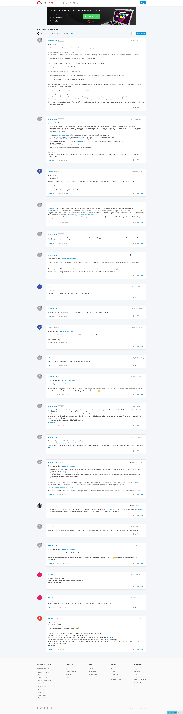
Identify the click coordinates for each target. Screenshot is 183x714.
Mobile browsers (42, 686)
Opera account (71, 671)
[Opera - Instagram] (51, 708)
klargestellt (138, 509)
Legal (113, 664)
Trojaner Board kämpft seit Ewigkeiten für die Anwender (68, 443)
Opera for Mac (43, 675)
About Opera (138, 669)
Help (90, 664)
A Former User (52, 40)
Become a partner (140, 679)
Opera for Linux (43, 677)
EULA (112, 677)
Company (138, 664)
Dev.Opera (92, 677)
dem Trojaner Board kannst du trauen (83, 215)
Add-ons (69, 669)
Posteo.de (109, 637)
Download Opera (92, 16)
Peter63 (50, 575)
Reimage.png (52, 422)
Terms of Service (116, 679)
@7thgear (51, 208)
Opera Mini (41, 692)
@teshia (57, 597)
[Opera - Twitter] (41, 708)
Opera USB (41, 683)
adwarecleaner (79, 141)
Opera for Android (44, 689)
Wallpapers (69, 674)
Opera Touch (42, 695)
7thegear (111, 509)
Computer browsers (43, 669)
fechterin (50, 618)
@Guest (61, 40)
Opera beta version (44, 680)
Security (113, 669)
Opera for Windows (44, 672)
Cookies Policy (115, 674)
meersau (50, 506)
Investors (137, 677)
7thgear (50, 171)
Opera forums (93, 674)
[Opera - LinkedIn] (48, 708)
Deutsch (42, 33)
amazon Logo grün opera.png (61, 135)
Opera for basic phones (45, 698)
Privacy (113, 671)
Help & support (93, 669)
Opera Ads (69, 677)
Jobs (135, 674)
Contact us (137, 682)
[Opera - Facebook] (37, 708)
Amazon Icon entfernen (68, 123)
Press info (137, 671)
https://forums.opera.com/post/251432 (60, 488)
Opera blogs (93, 671)
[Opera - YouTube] (44, 708)
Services (69, 664)
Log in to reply (141, 33)
